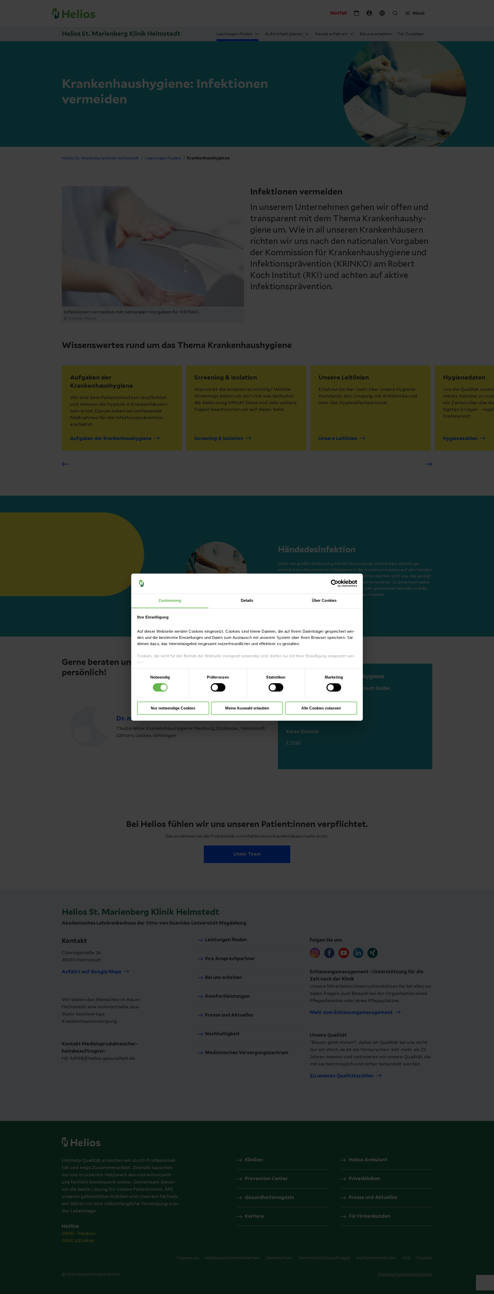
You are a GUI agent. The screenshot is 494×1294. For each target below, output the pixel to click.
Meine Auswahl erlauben (247, 708)
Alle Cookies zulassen (321, 708)
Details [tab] (247, 600)
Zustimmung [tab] (169, 600)
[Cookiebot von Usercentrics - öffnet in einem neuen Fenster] (334, 583)
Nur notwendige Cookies (173, 708)
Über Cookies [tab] (324, 600)
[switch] (218, 687)
